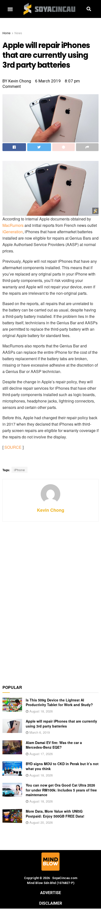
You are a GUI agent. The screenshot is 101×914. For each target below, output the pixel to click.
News (18, 33)
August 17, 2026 (40, 753)
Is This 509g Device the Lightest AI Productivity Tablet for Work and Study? (59, 702)
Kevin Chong (50, 510)
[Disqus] (50, 600)
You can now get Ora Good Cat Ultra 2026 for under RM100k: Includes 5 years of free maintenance (61, 790)
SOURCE (13, 447)
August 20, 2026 (40, 822)
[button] (10, 9)
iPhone (19, 470)
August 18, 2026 (40, 711)
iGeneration (12, 231)
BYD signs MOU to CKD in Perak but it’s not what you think (62, 766)
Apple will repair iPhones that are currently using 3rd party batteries (61, 723)
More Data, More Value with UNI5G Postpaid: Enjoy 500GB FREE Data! (55, 814)
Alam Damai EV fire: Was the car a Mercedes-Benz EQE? (54, 745)
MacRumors (13, 225)
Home (6, 33)
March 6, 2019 (39, 732)
